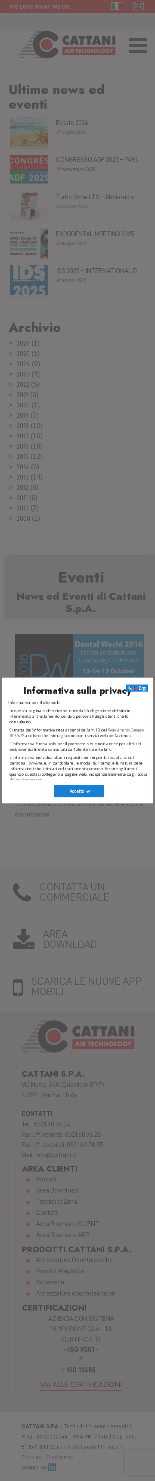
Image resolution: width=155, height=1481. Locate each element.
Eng (141, 688)
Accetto (78, 791)
